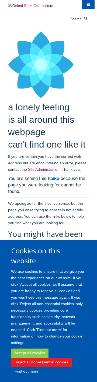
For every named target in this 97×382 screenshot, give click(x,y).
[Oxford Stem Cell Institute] (30, 4)
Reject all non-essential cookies (41, 362)
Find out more (27, 371)
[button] (88, 4)
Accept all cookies (30, 353)
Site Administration (44, 169)
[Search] (86, 19)
